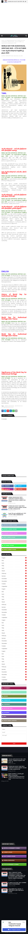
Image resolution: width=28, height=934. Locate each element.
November (14, 581)
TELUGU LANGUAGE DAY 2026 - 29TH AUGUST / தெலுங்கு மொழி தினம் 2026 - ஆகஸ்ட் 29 (17, 760)
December (14, 578)
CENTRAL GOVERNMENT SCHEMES (12, 848)
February (14, 573)
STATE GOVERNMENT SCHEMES (11, 864)
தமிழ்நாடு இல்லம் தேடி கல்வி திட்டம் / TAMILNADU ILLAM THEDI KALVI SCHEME (16, 890)
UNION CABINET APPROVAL (10, 720)
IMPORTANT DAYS (19, 406)
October (14, 583)
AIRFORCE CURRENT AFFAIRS (10, 525)
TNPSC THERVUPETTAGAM (8, 55)
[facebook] (7, 486)
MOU (5, 716)
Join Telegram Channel (14, 929)
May (14, 565)
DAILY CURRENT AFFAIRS (9, 856)
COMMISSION (7, 700)
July (14, 560)
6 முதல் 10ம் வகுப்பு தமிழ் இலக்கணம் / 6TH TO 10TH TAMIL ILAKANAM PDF (17, 514)
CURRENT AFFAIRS (8, 852)
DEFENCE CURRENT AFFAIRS (10, 529)
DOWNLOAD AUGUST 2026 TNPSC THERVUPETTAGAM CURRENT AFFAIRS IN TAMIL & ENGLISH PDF (17, 507)
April (14, 568)
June (14, 563)
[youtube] (20, 489)
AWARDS (6, 696)
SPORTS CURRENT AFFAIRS (10, 541)
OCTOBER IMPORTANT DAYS (11, 40)
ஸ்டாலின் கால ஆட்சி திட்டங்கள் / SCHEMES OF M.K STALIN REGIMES (17, 883)
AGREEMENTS (7, 688)
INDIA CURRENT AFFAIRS (9, 537)
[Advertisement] (14, 18)
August (14, 557)
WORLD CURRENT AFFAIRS (10, 549)
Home (2, 40)
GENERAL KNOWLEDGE (9, 406)
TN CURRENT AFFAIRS (9, 545)
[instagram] (7, 489)
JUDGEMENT (7, 712)
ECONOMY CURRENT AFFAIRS (10, 533)
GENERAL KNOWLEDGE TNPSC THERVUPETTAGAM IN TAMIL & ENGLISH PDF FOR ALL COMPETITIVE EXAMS (16, 499)
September (14, 586)
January (14, 576)
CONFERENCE (7, 704)
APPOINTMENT (7, 692)
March (14, 570)
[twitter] (20, 486)
